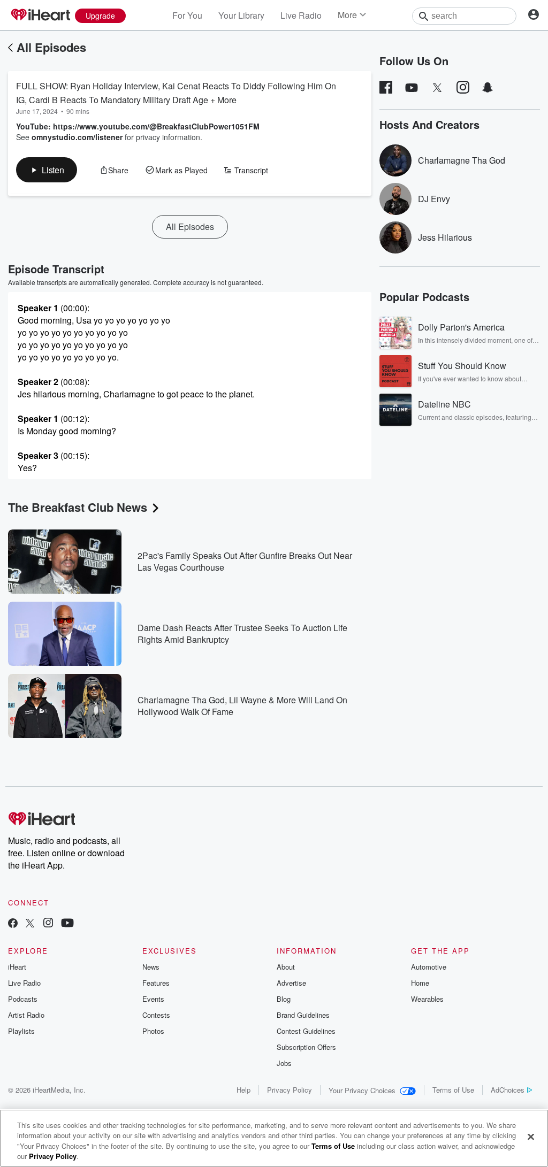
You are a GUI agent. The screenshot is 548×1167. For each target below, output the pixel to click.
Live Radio (301, 15)
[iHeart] (40, 15)
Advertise (291, 983)
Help (243, 1090)
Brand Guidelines (303, 1015)
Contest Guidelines (306, 1031)
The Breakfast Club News (77, 507)
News (150, 967)
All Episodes (51, 47)
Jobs (284, 1063)
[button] (46, 169)
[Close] (531, 1136)
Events (153, 999)
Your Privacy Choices (362, 1090)
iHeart (17, 967)
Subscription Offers (306, 1047)
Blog (284, 999)
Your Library (241, 15)
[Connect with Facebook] (13, 924)
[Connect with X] (30, 924)
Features (156, 983)
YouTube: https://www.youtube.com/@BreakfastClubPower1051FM (138, 126)
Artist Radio (26, 1015)
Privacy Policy (289, 1090)
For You (187, 15)
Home (420, 983)
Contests (156, 1015)
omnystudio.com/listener (77, 137)
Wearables (427, 999)
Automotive (428, 967)
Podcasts (22, 999)
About (286, 967)
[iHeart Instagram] (48, 924)
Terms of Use (453, 1090)
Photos (153, 1031)
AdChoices (507, 1090)
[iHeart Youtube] (67, 924)
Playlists (21, 1031)
